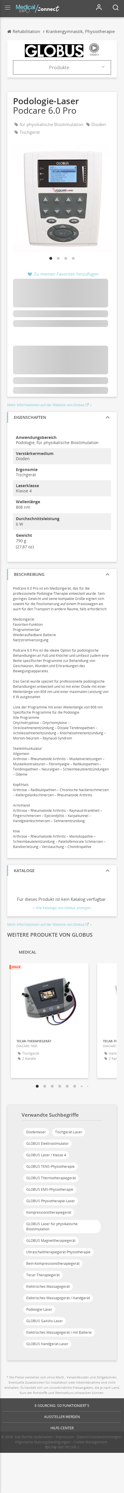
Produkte (59, 67)
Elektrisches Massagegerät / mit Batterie (59, 1332)
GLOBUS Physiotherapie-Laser (50, 1200)
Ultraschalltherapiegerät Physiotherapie (58, 1252)
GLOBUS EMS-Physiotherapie (49, 1189)
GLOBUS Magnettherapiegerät (51, 1240)
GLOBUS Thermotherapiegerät (51, 1178)
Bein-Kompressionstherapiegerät (53, 1263)
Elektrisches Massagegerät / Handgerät (58, 1298)
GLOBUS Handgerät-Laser (47, 1343)
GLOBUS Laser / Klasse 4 (46, 1155)
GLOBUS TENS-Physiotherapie (50, 1166)
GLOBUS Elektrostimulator (47, 1143)
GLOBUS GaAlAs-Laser (44, 1320)
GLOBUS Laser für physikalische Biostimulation (52, 1226)
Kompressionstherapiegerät (48, 1212)
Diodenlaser (36, 1132)
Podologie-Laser (39, 1309)
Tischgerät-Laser (68, 1132)
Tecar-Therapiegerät (43, 1275)
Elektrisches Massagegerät (48, 1286)
